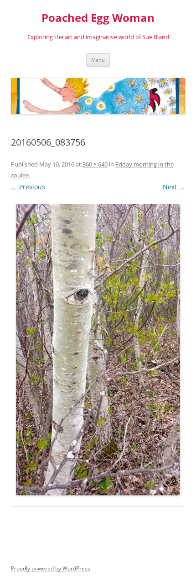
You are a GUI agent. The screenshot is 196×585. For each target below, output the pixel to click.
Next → (174, 186)
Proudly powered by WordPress (50, 568)
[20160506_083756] (98, 349)
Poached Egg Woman (98, 18)
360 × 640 (95, 164)
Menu (98, 59)
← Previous (28, 186)
